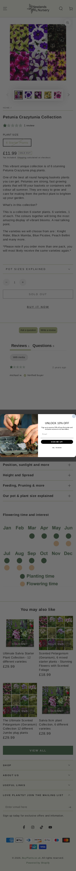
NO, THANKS (57, 447)
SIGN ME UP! (57, 442)
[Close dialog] (74, 416)
